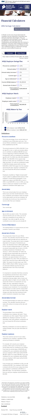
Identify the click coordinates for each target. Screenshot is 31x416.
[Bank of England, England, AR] (8, 7)
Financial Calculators (8, 397)
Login (27, 7)
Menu (21, 7)
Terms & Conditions (7, 399)
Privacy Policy (5, 401)
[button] (15, 61)
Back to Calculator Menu (22, 29)
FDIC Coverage (5, 404)
